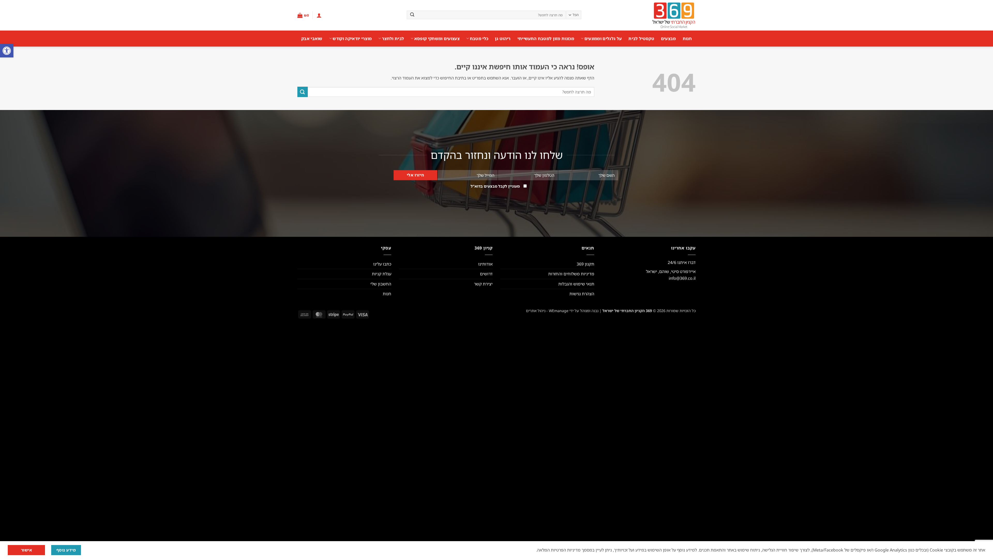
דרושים (486, 274)
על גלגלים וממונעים (603, 38)
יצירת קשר (483, 284)
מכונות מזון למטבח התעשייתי (545, 38)
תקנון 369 (585, 264)
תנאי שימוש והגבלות (576, 284)
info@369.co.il (682, 278)
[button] (6, 50)
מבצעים (668, 38)
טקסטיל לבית (641, 38)
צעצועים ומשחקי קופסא (437, 38)
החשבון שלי (380, 284)
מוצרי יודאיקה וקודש (352, 38)
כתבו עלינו (382, 264)
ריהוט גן (503, 38)
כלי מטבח (479, 38)
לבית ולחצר (393, 38)
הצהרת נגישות (581, 294)
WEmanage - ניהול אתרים (547, 310)
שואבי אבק (311, 38)
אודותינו (485, 264)
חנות (687, 38)
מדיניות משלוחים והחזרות (571, 274)
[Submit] (412, 15)
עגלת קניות (381, 274)
